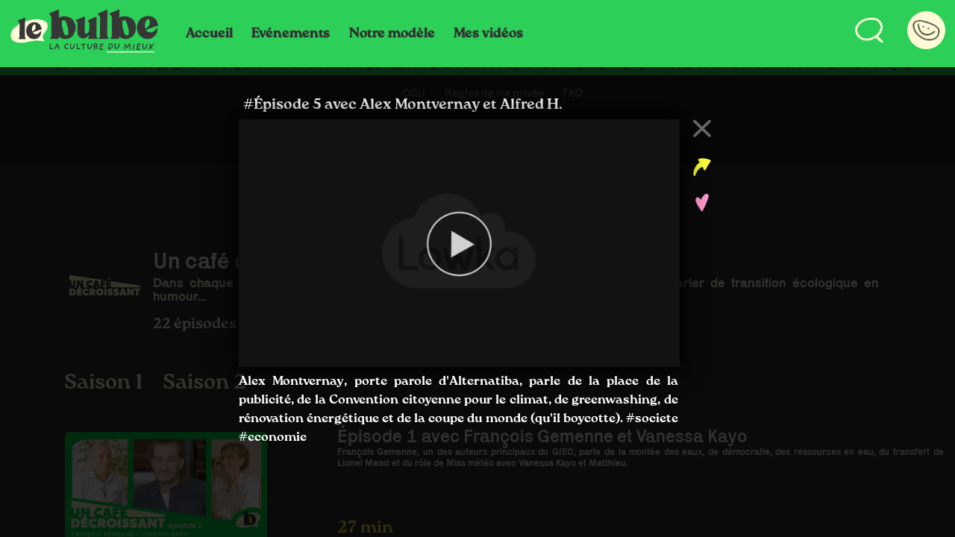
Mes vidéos (488, 33)
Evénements (290, 33)
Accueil (209, 33)
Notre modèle (392, 33)
